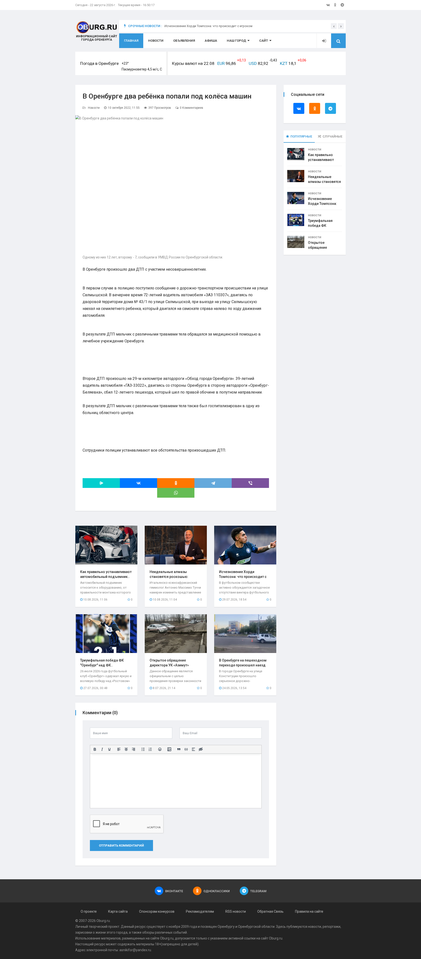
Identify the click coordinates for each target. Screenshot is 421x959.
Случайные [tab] (332, 136)
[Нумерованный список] (150, 749)
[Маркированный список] (143, 749)
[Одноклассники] (175, 483)
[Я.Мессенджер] (101, 483)
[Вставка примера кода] (186, 749)
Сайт (263, 40)
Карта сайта (118, 911)
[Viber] (250, 483)
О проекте (89, 911)
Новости (155, 40)
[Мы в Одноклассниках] (335, 5)
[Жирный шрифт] (94, 749)
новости (314, 927)
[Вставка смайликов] (159, 749)
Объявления (184, 40)
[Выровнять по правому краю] (133, 749)
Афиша (211, 40)
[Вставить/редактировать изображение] (169, 749)
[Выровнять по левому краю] (119, 749)
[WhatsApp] (175, 493)
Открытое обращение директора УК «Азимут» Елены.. (169, 665)
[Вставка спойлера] (193, 749)
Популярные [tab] (301, 136)
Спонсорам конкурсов (156, 911)
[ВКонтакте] (138, 483)
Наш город (236, 40)
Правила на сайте (309, 911)
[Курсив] (102, 749)
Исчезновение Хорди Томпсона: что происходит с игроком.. (243, 576)
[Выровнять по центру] (126, 749)
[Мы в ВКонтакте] (328, 5)
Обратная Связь (270, 911)
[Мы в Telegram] (342, 5)
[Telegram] (213, 483)
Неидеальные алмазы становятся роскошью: (324, 181)
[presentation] (334, 26)
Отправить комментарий (121, 845)
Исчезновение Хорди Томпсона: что (322, 203)
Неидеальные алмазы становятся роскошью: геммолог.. (169, 576)
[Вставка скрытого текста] (200, 749)
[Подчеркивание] (109, 749)
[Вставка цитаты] (178, 749)
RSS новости (235, 911)
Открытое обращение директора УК (319, 247)
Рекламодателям (200, 911)
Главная (131, 40)
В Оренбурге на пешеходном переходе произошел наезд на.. (243, 665)
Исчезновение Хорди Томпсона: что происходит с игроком (208, 28)
